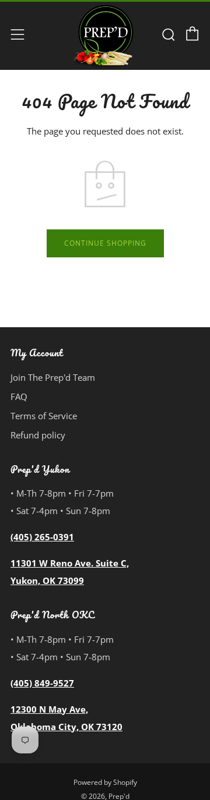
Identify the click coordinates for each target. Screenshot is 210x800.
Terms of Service (43, 416)
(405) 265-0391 (42, 537)
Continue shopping (105, 243)
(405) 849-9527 (42, 683)
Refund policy (37, 435)
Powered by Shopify (105, 782)
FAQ (18, 396)
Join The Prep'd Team (52, 377)
